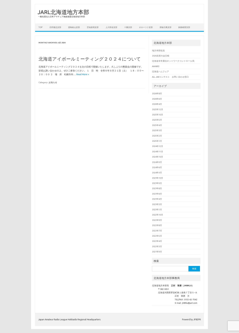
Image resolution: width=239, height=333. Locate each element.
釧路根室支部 (184, 27)
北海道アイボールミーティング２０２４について (90, 58)
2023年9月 (157, 183)
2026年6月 (157, 99)
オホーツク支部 (146, 27)
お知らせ (53, 82)
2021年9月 (157, 251)
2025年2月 (157, 136)
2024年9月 (157, 162)
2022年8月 (157, 225)
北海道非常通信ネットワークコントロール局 (173, 61)
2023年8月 (157, 188)
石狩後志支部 (55, 27)
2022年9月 (157, 220)
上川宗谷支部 (111, 27)
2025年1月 (157, 141)
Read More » (82, 74)
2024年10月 (157, 157)
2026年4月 (157, 104)
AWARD (155, 66)
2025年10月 (157, 114)
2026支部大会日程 (160, 56)
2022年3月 (157, 246)
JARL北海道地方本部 (63, 12)
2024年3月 (157, 172)
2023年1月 (157, 209)
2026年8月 (157, 93)
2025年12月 (157, 109)
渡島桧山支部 (74, 27)
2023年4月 (157, 199)
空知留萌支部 (93, 27)
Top (40, 27)
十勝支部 (128, 27)
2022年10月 (157, 215)
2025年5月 (157, 120)
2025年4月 (157, 125)
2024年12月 (157, 146)
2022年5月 (157, 236)
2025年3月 (157, 130)
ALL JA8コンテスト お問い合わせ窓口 (170, 77)
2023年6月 (157, 194)
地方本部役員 (158, 50)
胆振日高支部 (165, 27)
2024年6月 (157, 167)
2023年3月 (157, 204)
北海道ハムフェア (160, 71)
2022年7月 (157, 230)
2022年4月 (157, 241)
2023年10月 (157, 178)
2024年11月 (157, 151)
